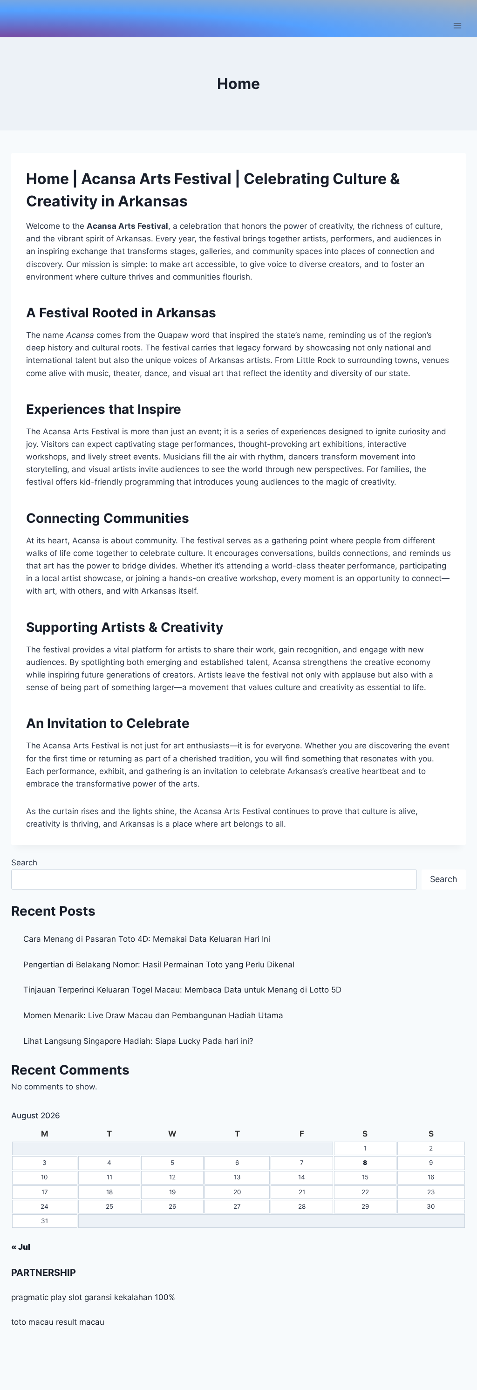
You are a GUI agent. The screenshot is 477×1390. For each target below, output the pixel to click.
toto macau (32, 1322)
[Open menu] (457, 25)
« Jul (20, 1247)
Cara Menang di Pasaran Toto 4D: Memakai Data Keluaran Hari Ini (146, 939)
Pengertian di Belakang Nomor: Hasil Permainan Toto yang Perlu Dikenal (158, 964)
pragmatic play (38, 1297)
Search (24, 862)
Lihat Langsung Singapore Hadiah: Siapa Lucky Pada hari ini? (138, 1041)
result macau (80, 1322)
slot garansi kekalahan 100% (121, 1297)
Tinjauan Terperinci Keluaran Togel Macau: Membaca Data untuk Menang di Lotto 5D (182, 989)
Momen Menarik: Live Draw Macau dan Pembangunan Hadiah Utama (153, 1015)
